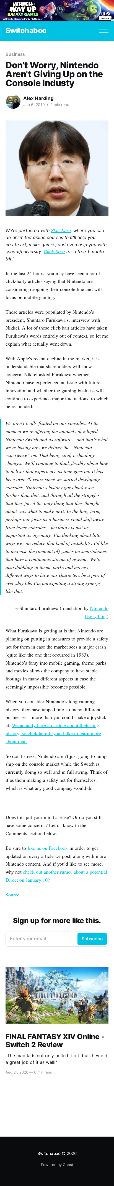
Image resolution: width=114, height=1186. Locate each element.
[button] (103, 31)
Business (15, 54)
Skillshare (61, 230)
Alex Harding (38, 98)
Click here (54, 251)
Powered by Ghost (57, 1164)
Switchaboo (26, 31)
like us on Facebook (48, 848)
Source (12, 894)
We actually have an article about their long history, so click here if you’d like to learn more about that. (53, 733)
